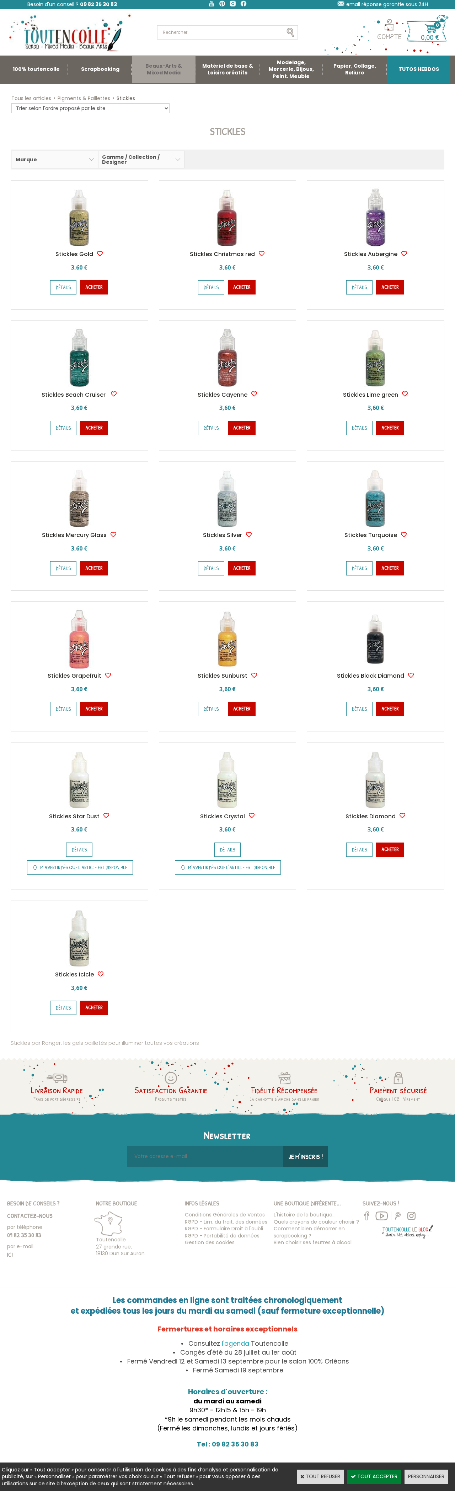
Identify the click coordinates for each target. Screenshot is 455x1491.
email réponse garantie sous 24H (387, 4)
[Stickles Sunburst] (227, 668)
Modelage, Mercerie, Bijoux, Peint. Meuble (291, 69)
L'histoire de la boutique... (305, 1214)
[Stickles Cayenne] (227, 387)
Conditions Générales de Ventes (225, 1214)
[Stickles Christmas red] (227, 247)
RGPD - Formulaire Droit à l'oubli (224, 1228)
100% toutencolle (36, 69)
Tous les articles (31, 98)
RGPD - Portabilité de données (222, 1235)
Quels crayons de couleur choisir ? (316, 1221)
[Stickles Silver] (227, 528)
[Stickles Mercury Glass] (79, 528)
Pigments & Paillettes (84, 98)
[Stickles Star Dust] (79, 809)
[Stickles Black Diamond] (375, 668)
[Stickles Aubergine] (375, 247)
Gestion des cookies (210, 1242)
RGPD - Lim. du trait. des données (226, 1221)
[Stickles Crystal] (227, 809)
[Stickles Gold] (79, 247)
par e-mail (20, 1246)
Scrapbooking (100, 69)
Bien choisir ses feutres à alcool (313, 1242)
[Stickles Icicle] (79, 967)
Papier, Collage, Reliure (354, 69)
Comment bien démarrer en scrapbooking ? (309, 1232)
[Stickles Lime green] (375, 387)
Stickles (126, 98)
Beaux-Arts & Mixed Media (163, 69)
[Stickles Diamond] (375, 809)
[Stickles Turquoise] (375, 528)
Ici (10, 1254)
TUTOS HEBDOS (418, 69)
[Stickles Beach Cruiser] (79, 387)
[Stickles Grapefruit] (79, 668)
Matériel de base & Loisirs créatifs (227, 69)
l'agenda (235, 1343)
